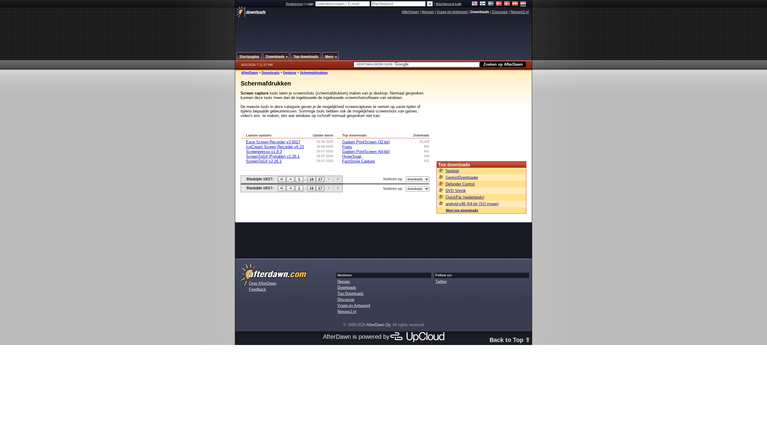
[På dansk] (507, 4)
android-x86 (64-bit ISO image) (472, 204)
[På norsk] (499, 4)
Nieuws (428, 12)
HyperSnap (351, 156)
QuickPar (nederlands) (465, 197)
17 (320, 179)
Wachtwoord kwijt (448, 4)
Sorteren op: (393, 179)
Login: (310, 4)
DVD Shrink (456, 190)
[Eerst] (282, 179)
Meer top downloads (462, 210)
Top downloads (454, 164)
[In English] (475, 4)
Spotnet (452, 171)
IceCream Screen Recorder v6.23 (275, 147)
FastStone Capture (358, 161)
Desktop (289, 72)
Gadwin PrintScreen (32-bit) (366, 142)
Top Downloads (350, 293)
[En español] (515, 4)
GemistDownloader (462, 177)
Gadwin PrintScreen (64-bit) (366, 151)
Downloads (271, 72)
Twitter (441, 281)
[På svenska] (491, 4)
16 (311, 179)
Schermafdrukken (314, 72)
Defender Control (460, 184)
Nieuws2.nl (520, 12)
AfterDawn (410, 12)
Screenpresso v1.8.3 (264, 151)
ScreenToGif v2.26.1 (264, 161)
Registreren (294, 4)
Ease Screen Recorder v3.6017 (273, 142)
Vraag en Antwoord (452, 12)
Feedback (257, 289)
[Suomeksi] (483, 4)
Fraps (347, 147)
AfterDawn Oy (378, 324)
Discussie (500, 12)
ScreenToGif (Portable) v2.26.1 (273, 156)
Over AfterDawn (262, 283)
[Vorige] (290, 179)
